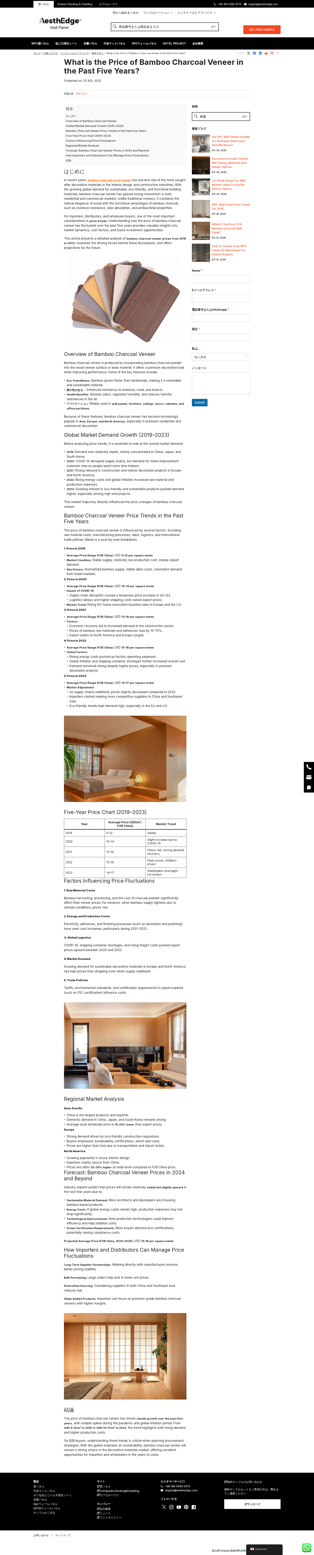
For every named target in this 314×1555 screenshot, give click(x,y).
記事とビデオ (50, 53)
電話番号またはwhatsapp (210, 309)
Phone (309, 767)
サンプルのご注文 (44, 1512)
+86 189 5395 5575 (229, 4)
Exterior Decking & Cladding (74, 4)
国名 (196, 329)
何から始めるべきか (126, 12)
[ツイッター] (51, 765)
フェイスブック (254, 53)
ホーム (37, 53)
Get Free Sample (262, 29)
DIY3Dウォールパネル (46, 1508)
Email (309, 777)
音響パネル (90, 43)
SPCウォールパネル (144, 43)
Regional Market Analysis (82, 145)
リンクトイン (260, 53)
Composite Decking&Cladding (119, 1491)
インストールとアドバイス (194, 12)
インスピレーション (156, 12)
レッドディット (266, 53)
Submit (200, 402)
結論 (68, 160)
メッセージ (199, 368)
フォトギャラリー (111, 1517)
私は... (196, 348)
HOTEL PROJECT (174, 43)
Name (197, 270)
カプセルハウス (108, 4)
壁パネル (43, 4)
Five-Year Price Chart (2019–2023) (88, 135)
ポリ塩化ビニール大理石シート (52, 1495)
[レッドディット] (51, 777)
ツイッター (248, 53)
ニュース (105, 1513)
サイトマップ (63, 1535)
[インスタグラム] (51, 789)
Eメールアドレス (204, 290)
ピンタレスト (186, 1507)
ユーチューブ (179, 1507)
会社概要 (197, 43)
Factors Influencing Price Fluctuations (91, 140)
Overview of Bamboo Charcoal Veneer (91, 121)
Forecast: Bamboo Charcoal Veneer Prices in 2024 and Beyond (107, 150)
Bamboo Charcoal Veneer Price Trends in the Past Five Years (106, 131)
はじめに (71, 116)
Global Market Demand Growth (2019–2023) (95, 126)
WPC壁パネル (40, 43)
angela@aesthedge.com (263, 4)
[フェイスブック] (51, 771)
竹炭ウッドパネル (114, 43)
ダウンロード (252, 1504)
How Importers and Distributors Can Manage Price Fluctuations (107, 155)
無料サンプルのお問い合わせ (244, 1482)
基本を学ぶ (98, 53)
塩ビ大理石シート (66, 43)
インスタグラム (272, 53)
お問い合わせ (41, 1535)
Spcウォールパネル (45, 1504)
